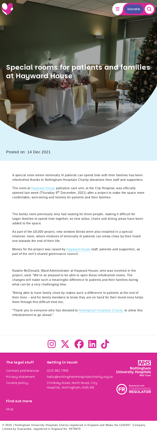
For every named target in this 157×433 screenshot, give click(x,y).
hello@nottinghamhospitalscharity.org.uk (80, 377)
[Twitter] (65, 346)
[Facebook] (79, 346)
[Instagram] (52, 346)
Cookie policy (17, 383)
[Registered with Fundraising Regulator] (133, 389)
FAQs (10, 409)
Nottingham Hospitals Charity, (101, 310)
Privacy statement (20, 377)
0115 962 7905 (58, 370)
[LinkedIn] (92, 346)
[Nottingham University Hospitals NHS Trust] (133, 368)
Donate (134, 9)
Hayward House (43, 188)
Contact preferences (22, 370)
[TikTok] (105, 346)
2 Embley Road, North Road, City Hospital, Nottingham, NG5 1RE (72, 385)
